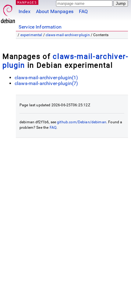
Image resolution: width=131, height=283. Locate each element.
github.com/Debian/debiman (81, 122)
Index (24, 11)
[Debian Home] (8, 12)
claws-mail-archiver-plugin (68, 35)
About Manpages (54, 11)
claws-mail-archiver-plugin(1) (46, 77)
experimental (31, 35)
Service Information (40, 27)
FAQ (83, 11)
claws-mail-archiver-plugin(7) (46, 83)
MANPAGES (27, 2)
